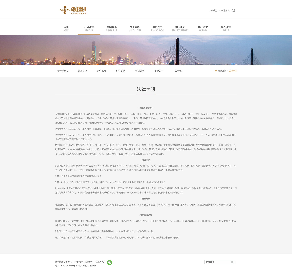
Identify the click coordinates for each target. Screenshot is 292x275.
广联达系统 (224, 10)
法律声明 (89, 262)
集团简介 (82, 71)
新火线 (93, 266)
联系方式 (99, 262)
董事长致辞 (63, 71)
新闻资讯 (112, 27)
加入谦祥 (226, 27)
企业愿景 (101, 71)
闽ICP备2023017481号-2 (66, 266)
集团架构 (139, 71)
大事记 (178, 71)
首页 (66, 27)
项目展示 (157, 27)
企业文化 (120, 71)
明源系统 (213, 10)
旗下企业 (203, 27)
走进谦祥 (89, 27)
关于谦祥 (78, 262)
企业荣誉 (158, 71)
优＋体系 (134, 27)
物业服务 (180, 27)
